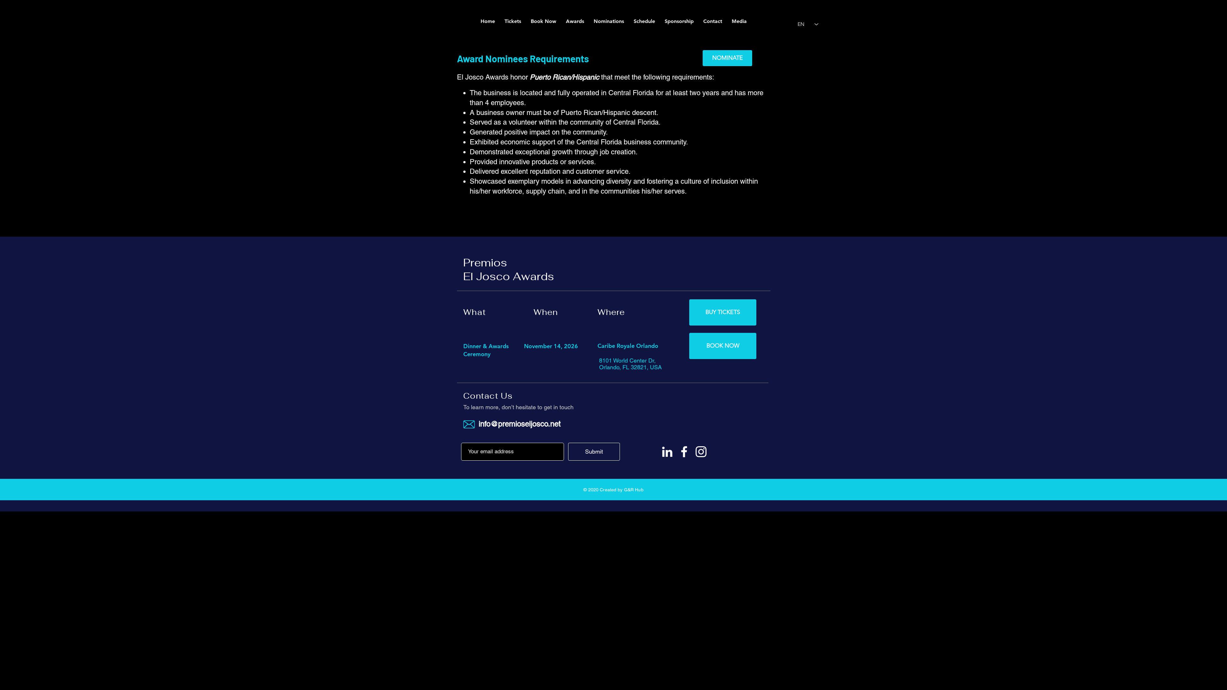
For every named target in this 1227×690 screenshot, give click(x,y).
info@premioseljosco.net (520, 423)
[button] (739, 21)
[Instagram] (701, 451)
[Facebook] (684, 451)
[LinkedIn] (667, 451)
